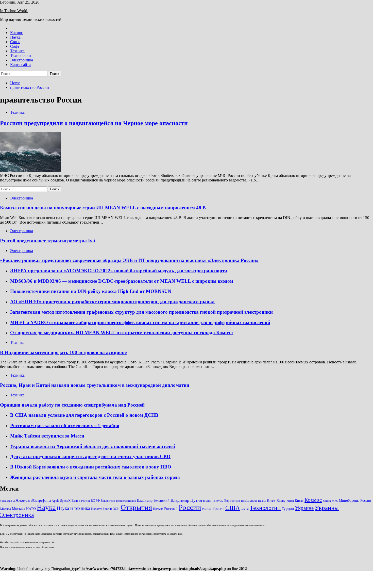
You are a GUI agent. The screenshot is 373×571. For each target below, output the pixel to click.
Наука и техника (73, 508)
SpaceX (65, 500)
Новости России (101, 509)
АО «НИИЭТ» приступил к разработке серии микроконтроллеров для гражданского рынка (112, 301)
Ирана (262, 500)
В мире (207, 500)
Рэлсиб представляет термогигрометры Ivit (47, 240)
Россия (218, 508)
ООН (116, 509)
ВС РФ (95, 500)
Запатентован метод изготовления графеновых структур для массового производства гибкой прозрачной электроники (141, 312)
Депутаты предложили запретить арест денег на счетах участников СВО (90, 456)
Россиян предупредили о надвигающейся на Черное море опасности (94, 123)
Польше (158, 509)
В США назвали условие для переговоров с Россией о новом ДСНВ (84, 415)
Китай (290, 500)
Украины (327, 507)
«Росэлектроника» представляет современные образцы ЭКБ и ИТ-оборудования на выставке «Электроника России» (129, 260)
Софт (14, 46)
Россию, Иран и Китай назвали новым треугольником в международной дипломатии (94, 385)
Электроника (21, 60)
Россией (171, 509)
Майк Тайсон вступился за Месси (47, 436)
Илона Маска (249, 500)
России (190, 507)
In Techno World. (14, 11)
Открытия (136, 507)
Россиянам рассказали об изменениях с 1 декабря (64, 425)
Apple (55, 500)
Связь (15, 42)
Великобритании (126, 500)
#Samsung (6, 500)
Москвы (18, 509)
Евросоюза (232, 500)
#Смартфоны (41, 500)
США (232, 507)
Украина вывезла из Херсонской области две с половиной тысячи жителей (92, 446)
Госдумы (218, 500)
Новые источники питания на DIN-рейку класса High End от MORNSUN (90, 291)
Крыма (327, 500)
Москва (5, 509)
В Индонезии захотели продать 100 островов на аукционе (63, 352)
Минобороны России (355, 500)
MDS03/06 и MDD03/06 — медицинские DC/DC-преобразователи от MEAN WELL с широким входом (121, 281)
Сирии (245, 509)
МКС (335, 500)
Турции (288, 509)
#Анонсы (21, 500)
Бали (75, 500)
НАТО (31, 509)
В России (84, 500)
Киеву (281, 500)
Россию (206, 509)
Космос (16, 32)
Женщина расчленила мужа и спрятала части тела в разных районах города (95, 477)
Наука (15, 37)
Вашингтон (108, 500)
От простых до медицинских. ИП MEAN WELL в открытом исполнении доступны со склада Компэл (121, 332)
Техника (17, 51)
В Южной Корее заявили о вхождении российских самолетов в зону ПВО (90, 466)
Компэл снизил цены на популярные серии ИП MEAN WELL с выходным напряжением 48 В (103, 207)
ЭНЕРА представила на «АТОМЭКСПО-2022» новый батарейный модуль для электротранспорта (118, 270)
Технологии (20, 55)
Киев (271, 500)
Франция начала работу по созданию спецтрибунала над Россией (72, 405)
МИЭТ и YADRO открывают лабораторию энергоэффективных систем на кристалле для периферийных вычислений (140, 322)
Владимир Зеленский (153, 500)
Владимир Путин (186, 500)
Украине (304, 508)
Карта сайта (20, 64)
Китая (299, 500)
